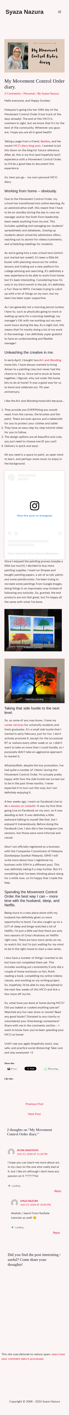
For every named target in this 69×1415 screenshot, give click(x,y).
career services (14, 725)
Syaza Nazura (25, 12)
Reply (57, 1191)
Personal (29, 93)
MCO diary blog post (26, 145)
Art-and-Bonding (50, 360)
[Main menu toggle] (59, 12)
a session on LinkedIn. (22, 806)
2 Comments (12, 93)
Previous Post (34, 1104)
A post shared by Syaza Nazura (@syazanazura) (36, 553)
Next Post (34, 1114)
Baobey (45, 141)
